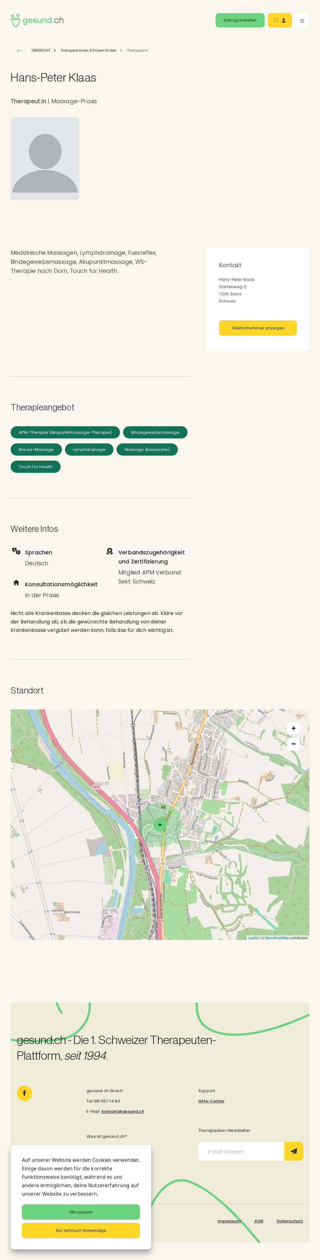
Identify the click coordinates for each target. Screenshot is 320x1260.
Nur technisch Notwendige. (81, 1230)
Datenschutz (290, 1221)
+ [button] (294, 728)
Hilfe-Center (211, 1101)
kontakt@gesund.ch (123, 1111)
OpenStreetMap (277, 937)
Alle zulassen (81, 1212)
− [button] (294, 744)
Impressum (229, 1221)
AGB (258, 1221)
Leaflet (253, 937)
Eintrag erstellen (240, 20)
